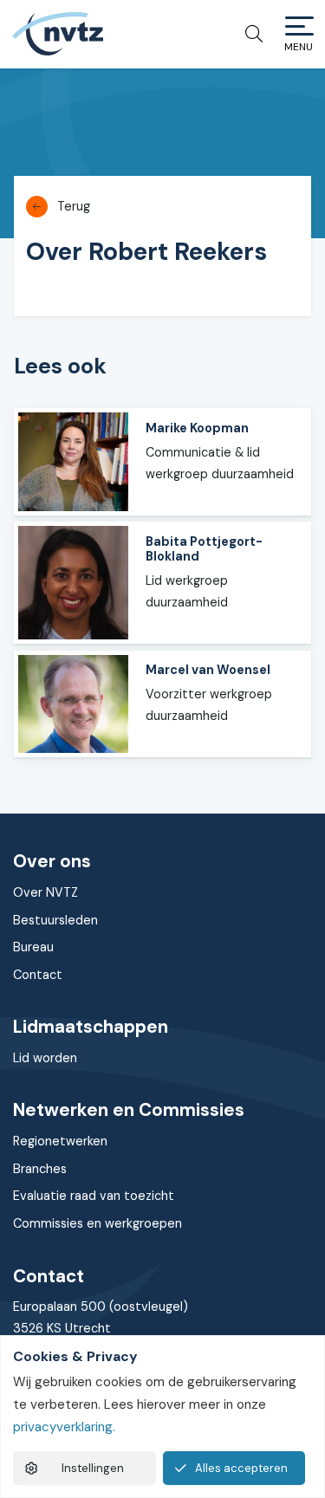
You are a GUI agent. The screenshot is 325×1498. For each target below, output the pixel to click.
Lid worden (45, 1058)
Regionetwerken (60, 1141)
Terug (73, 206)
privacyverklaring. (64, 1427)
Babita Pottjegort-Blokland (204, 549)
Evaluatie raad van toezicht (93, 1195)
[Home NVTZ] (57, 33)
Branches (40, 1169)
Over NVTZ (45, 892)
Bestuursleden (55, 920)
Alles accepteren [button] (241, 1468)
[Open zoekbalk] (247, 33)
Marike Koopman (197, 428)
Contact (37, 974)
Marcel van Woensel (208, 670)
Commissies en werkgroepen (97, 1223)
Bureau (33, 947)
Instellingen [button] (93, 1468)
